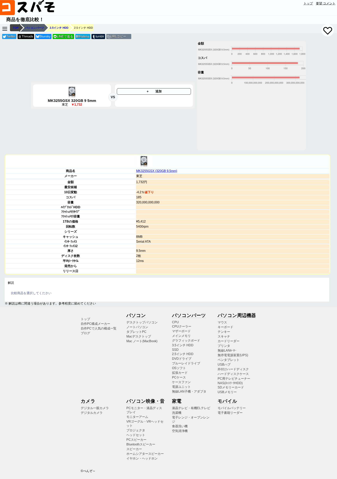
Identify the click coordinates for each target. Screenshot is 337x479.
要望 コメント (325, 3)
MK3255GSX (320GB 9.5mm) (156, 171)
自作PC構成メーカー (95, 323)
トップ (308, 3)
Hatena (82, 36)
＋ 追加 (154, 91)
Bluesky (45, 36)
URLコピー (118, 36)
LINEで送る (63, 36)
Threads (27, 36)
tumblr (100, 36)
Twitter (10, 36)
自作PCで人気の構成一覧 (98, 328)
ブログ (85, 333)
